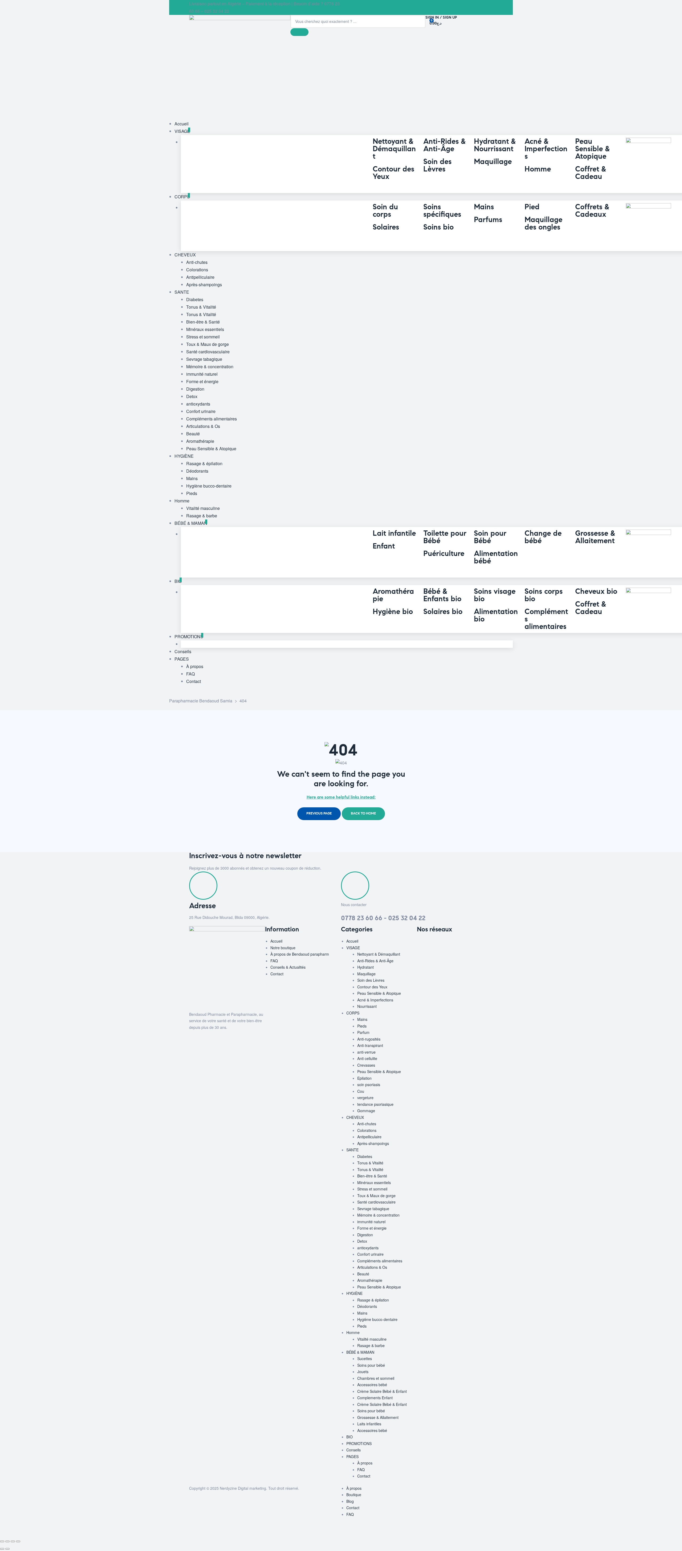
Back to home (363, 813)
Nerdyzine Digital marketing (243, 1488)
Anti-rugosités (368, 1039)
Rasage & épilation (373, 1300)
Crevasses (366, 1065)
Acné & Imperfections (375, 999)
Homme (353, 1332)
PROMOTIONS (359, 1443)
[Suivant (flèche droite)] (7, 1549)
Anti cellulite (367, 1058)
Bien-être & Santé (372, 1175)
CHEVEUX (355, 1117)
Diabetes (364, 1156)
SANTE (352, 1149)
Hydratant (365, 967)
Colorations (366, 1130)
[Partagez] (13, 1541)
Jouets (362, 1371)
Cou (360, 1091)
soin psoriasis (368, 1084)
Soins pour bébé (371, 1365)
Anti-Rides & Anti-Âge (375, 960)
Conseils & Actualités (288, 967)
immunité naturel (371, 1221)
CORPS (352, 1013)
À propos (364, 1463)
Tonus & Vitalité (370, 1162)
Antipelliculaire (369, 1136)
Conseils (353, 1449)
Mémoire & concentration (378, 1215)
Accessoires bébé (372, 1384)
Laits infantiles (369, 1423)
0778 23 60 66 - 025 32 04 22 (383, 918)
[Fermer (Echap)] (18, 1541)
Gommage (366, 1110)
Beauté (363, 1273)
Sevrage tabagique (373, 1208)
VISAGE (353, 947)
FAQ (274, 960)
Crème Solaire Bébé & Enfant (382, 1391)
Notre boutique (282, 947)
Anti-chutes (366, 1123)
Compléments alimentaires (379, 1260)
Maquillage (366, 973)
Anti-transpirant (370, 1045)
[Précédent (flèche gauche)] (2, 1549)
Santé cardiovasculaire (376, 1202)
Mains (362, 1019)
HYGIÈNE (354, 1293)
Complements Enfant (375, 1397)
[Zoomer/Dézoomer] (2, 1541)
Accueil (276, 941)
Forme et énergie (372, 1228)
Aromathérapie (369, 1280)
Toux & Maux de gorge (376, 1195)
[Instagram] (438, 944)
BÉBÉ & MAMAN (360, 1352)
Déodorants (367, 1306)
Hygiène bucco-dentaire (377, 1319)
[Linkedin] (452, 944)
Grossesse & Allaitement (378, 1417)
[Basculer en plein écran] (7, 1541)
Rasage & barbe (371, 1345)
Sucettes (364, 1358)
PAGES (352, 1456)
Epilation (364, 1078)
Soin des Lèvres (370, 980)
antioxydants (368, 1247)
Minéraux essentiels (374, 1182)
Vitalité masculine (372, 1339)
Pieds (362, 1026)
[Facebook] (423, 944)
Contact (276, 973)
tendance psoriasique (375, 1104)
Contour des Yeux (372, 986)
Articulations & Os (372, 1267)
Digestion (365, 1234)
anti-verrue (366, 1052)
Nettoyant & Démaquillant (378, 954)
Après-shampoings (373, 1143)
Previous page (319, 813)
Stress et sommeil (372, 1189)
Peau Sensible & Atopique (379, 993)
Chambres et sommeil (375, 1378)
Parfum (363, 1032)
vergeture (365, 1097)
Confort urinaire (370, 1254)
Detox (362, 1241)
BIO (349, 1436)
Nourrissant (367, 1006)
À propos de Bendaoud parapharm (299, 954)
